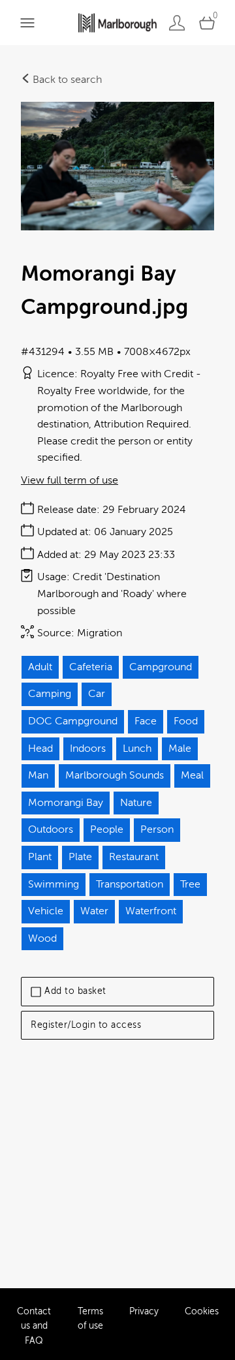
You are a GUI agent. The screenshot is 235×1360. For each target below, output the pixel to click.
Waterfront (150, 911)
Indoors (88, 748)
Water (94, 911)
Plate (80, 857)
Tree (190, 884)
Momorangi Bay (65, 803)
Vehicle (45, 911)
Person (157, 829)
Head (40, 748)
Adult (40, 667)
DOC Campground (73, 721)
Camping (49, 694)
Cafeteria (90, 667)
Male (179, 748)
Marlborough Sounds (114, 775)
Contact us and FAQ (34, 1326)
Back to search (66, 79)
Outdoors (50, 829)
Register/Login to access (86, 1025)
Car (96, 694)
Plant (40, 857)
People (106, 829)
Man (38, 775)
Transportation (129, 884)
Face (145, 721)
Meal (192, 775)
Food (186, 721)
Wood (42, 938)
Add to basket (75, 991)
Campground (160, 667)
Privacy (144, 1311)
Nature (136, 803)
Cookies (202, 1311)
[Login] (177, 22)
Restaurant (134, 857)
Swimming (53, 884)
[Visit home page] (117, 22)
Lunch (137, 748)
